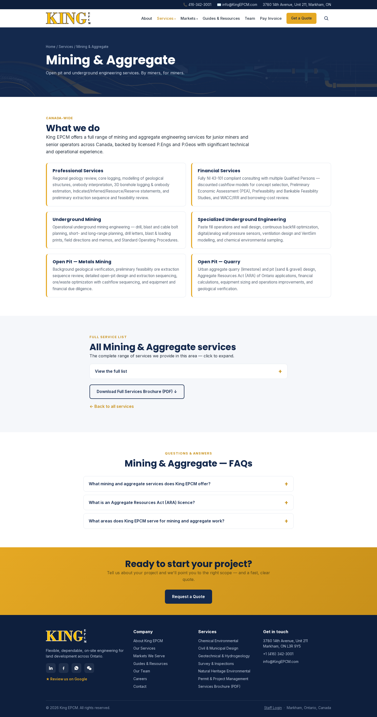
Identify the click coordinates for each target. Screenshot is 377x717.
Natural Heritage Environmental (224, 671)
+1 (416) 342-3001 (278, 654)
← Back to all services (112, 406)
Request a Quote (188, 596)
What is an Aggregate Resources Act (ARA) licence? (142, 502)
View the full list (111, 371)
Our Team (141, 671)
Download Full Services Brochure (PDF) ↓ (137, 391)
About (146, 18)
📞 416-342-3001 (197, 5)
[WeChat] (89, 668)
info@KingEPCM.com (281, 661)
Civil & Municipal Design (218, 648)
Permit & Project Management (223, 678)
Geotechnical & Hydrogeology (224, 656)
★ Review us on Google (66, 679)
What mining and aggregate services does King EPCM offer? (150, 483)
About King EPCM (148, 641)
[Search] (326, 18)
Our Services (144, 648)
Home (50, 47)
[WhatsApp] (76, 668)
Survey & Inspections (216, 663)
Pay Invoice (271, 18)
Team (250, 18)
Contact (139, 686)
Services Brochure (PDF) (219, 686)
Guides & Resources (221, 18)
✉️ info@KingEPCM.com (237, 5)
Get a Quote (301, 18)
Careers (140, 678)
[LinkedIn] (51, 668)
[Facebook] (63, 668)
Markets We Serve (149, 656)
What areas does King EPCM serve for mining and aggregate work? (156, 520)
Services (166, 18)
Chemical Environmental (218, 641)
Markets (189, 18)
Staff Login (273, 708)
